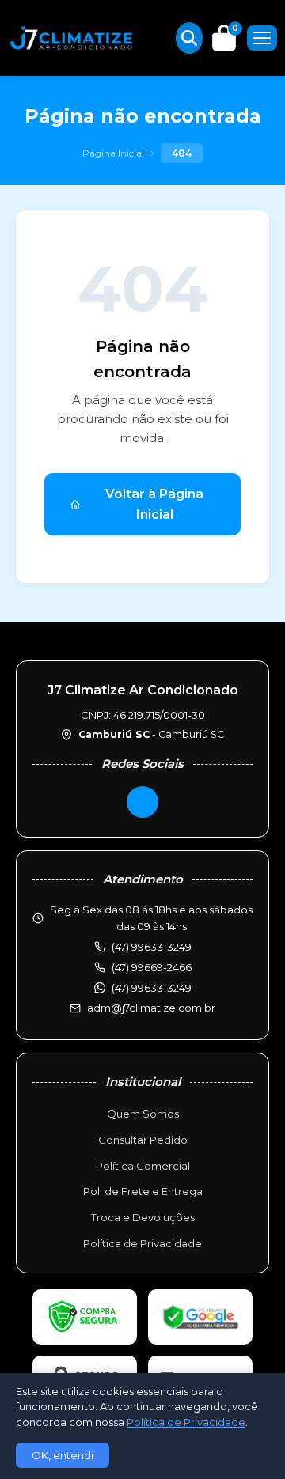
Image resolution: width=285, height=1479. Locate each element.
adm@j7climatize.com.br (151, 1007)
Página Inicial (113, 153)
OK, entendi (62, 1455)
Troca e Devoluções (143, 1217)
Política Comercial (143, 1165)
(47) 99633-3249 (152, 988)
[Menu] (262, 38)
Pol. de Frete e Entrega (143, 1191)
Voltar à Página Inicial (154, 504)
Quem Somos (143, 1113)
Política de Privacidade (142, 1243)
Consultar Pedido (143, 1139)
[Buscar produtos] (189, 38)
